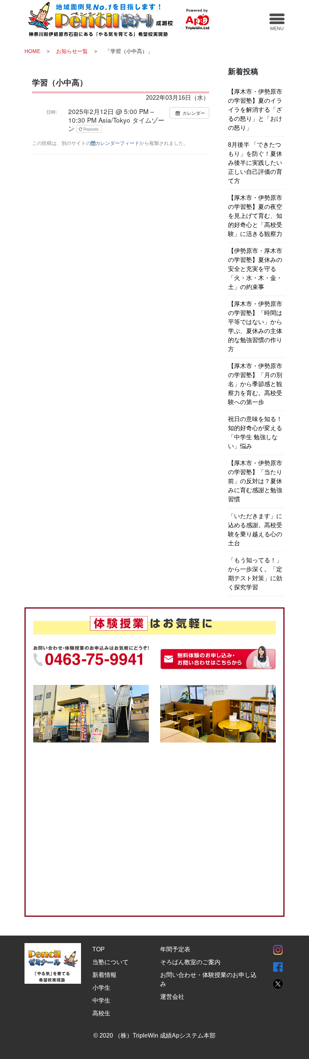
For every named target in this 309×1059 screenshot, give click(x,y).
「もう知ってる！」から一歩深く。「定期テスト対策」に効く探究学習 (255, 573)
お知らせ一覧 (72, 51)
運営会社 (172, 997)
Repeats (91, 129)
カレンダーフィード (117, 142)
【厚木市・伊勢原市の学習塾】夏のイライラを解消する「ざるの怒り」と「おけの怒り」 (255, 109)
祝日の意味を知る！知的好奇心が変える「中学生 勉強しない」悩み (255, 432)
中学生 (101, 1000)
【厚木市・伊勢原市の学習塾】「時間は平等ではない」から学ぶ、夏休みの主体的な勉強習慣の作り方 (255, 326)
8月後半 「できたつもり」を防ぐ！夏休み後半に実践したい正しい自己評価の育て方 (255, 163)
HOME (32, 51)
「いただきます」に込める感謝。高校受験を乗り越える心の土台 (255, 529)
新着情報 (104, 975)
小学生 (101, 987)
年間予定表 (175, 949)
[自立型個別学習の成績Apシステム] (123, 18)
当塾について (110, 962)
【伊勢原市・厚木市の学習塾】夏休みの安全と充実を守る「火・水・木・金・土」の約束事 (255, 269)
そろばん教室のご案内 (190, 962)
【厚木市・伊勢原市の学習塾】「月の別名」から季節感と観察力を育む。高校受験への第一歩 (255, 384)
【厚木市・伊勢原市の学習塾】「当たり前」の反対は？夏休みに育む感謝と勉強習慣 (255, 481)
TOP (98, 949)
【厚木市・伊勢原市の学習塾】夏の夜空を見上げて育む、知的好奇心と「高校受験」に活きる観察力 (255, 216)
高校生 (101, 1013)
